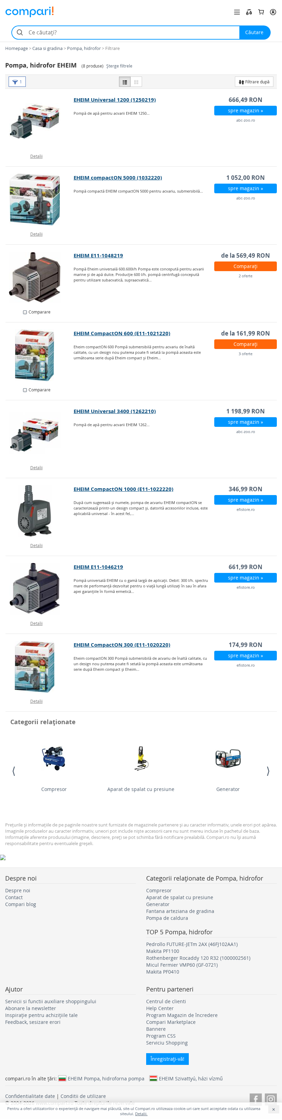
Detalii (36, 156)
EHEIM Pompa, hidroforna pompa (106, 1078)
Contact (14, 897)
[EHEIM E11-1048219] (40, 277)
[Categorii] (237, 12)
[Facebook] (256, 1098)
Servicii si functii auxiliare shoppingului (50, 1001)
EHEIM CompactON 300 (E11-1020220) (122, 644)
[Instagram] (271, 1098)
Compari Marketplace (171, 1022)
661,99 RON (245, 567)
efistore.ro (246, 509)
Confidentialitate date (30, 1096)
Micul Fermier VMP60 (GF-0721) (182, 965)
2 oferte (245, 275)
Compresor (54, 789)
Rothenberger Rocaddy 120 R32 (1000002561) (198, 958)
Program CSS (161, 1035)
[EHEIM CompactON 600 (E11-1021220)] (40, 355)
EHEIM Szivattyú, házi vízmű (191, 1078)
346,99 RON (245, 489)
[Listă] (125, 81)
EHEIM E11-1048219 (98, 255)
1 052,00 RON (245, 178)
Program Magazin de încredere (182, 1015)
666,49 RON (245, 100)
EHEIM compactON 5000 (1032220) (118, 177)
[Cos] (261, 12)
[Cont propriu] (273, 12)
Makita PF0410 (162, 971)
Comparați (246, 266)
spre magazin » (245, 110)
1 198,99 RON (245, 411)
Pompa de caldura (167, 918)
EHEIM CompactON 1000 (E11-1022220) (123, 489)
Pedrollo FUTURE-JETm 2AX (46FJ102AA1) (192, 944)
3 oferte (245, 353)
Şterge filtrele (119, 66)
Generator (228, 789)
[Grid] (136, 81)
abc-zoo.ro (245, 120)
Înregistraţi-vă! (167, 1059)
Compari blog (20, 904)
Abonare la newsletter (30, 1008)
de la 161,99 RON (245, 333)
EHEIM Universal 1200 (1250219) (115, 99)
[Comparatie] (249, 12)
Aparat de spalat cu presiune (140, 789)
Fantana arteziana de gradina (180, 911)
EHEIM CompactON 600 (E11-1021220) (122, 333)
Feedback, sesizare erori (33, 1022)
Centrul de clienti (166, 1001)
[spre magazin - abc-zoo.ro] (40, 121)
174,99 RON (245, 645)
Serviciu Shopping (167, 1042)
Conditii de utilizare (83, 1096)
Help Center (160, 1008)
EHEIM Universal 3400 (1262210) (115, 411)
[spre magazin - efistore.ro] (40, 511)
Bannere (156, 1029)
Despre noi (17, 890)
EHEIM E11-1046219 (98, 567)
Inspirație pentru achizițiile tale (41, 1015)
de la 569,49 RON (245, 255)
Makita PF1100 (162, 951)
